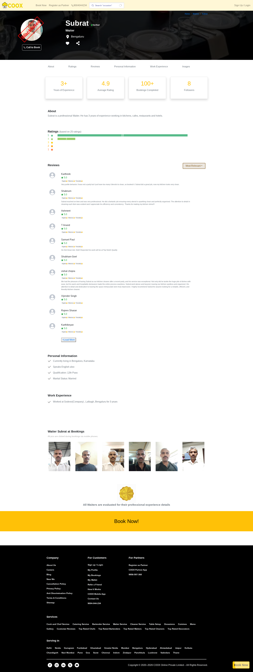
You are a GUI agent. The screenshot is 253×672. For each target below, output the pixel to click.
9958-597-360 (135, 574)
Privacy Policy (54, 588)
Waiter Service (120, 624)
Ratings (72, 66)
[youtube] (77, 665)
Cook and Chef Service (58, 624)
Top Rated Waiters (132, 629)
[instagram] (56, 665)
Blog (49, 574)
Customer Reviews (66, 629)
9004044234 (80, 5)
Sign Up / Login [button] (242, 5)
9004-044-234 (94, 603)
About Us (51, 565)
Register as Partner (59, 5)
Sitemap (51, 602)
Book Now (41, 5)
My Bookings (94, 575)
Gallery (50, 629)
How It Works (94, 589)
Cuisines (182, 624)
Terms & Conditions (56, 598)
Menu (193, 624)
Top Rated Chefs (87, 629)
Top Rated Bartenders (109, 629)
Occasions (169, 624)
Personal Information (125, 66)
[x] (70, 665)
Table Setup (155, 624)
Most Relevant (193, 166)
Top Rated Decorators (178, 629)
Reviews (95, 66)
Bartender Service (101, 624)
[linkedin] (63, 665)
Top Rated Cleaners (154, 629)
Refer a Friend (95, 584)
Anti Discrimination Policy (59, 593)
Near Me (51, 579)
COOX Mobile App (97, 594)
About (51, 66)
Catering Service (81, 624)
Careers (50, 570)
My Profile (93, 570)
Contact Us (93, 598)
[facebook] (50, 665)
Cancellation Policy (56, 584)
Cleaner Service (138, 624)
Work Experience (159, 66)
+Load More (68, 339)
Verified (96, 25)
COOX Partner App (138, 570)
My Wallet (92, 580)
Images (186, 66)
